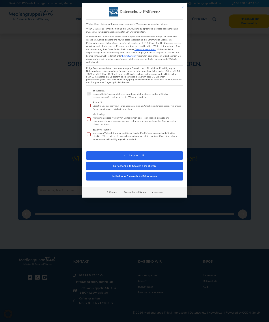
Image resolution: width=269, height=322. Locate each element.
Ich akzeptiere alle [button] (134, 155)
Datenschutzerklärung (145, 49)
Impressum (157, 192)
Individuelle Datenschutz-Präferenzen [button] (134, 176)
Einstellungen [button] (129, 55)
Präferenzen (112, 192)
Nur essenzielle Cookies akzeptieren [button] (134, 166)
